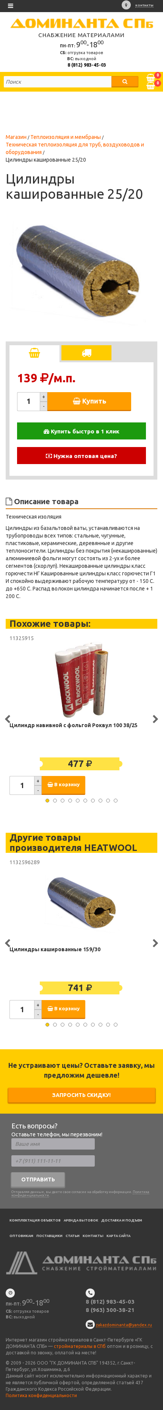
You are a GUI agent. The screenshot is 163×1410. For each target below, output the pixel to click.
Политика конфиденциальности (41, 1395)
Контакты (144, 5)
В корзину (66, 784)
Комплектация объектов (35, 1220)
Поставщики (49, 1236)
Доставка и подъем (121, 1220)
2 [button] (55, 800)
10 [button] (116, 800)
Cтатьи (73, 1236)
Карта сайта (118, 1236)
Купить (93, 401)
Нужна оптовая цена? (84, 456)
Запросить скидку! (81, 1095)
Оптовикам (21, 1236)
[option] (77, 273)
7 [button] (93, 800)
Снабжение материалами (81, 35)
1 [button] (47, 800)
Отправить (38, 1179)
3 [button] (62, 800)
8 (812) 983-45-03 (86, 64)
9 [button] (108, 800)
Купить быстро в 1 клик (84, 431)
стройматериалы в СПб (80, 1346)
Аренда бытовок (81, 1220)
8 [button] (100, 800)
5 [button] (78, 800)
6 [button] (85, 800)
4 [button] (70, 800)
